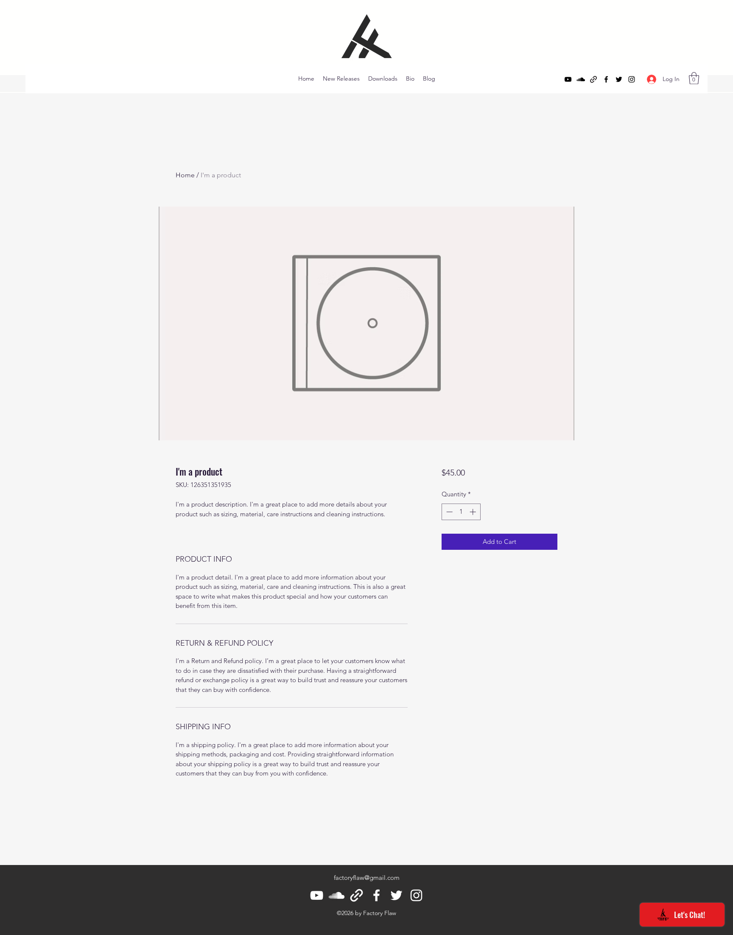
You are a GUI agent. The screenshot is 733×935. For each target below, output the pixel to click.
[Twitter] (619, 79)
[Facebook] (606, 79)
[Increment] (473, 512)
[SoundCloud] (580, 79)
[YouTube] (568, 79)
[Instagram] (631, 79)
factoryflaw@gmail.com (367, 877)
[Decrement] (448, 512)
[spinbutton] (461, 512)
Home (185, 175)
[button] (694, 78)
